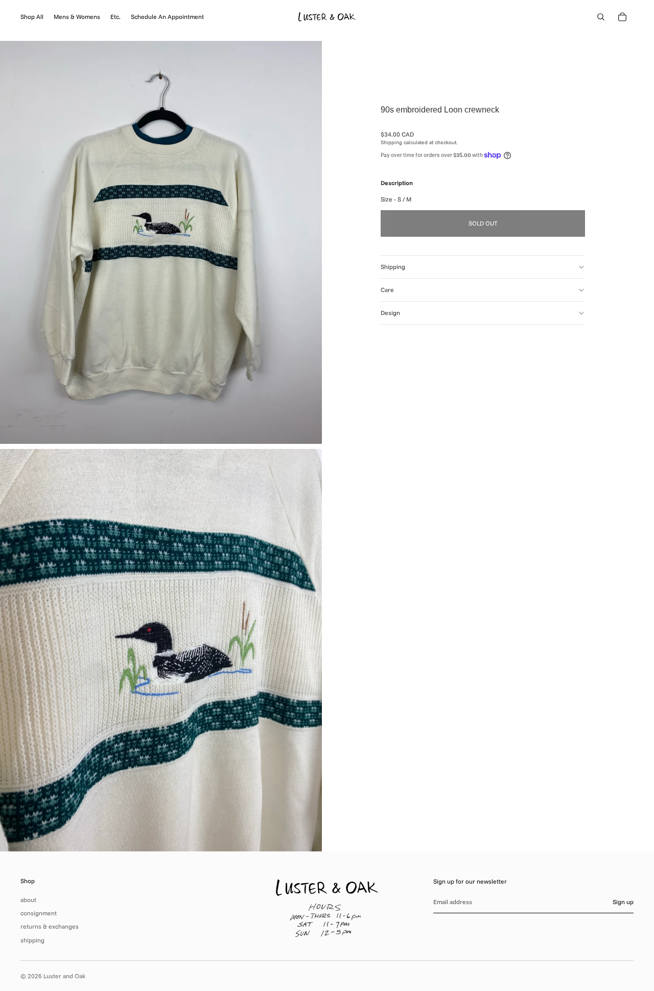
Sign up (623, 902)
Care (387, 290)
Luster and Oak (64, 976)
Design (390, 313)
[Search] (601, 17)
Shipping (393, 267)
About (28, 900)
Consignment (38, 913)
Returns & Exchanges (49, 926)
